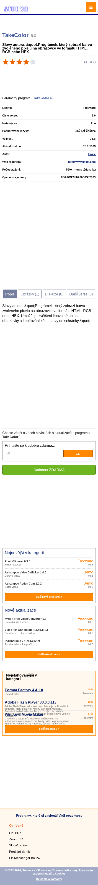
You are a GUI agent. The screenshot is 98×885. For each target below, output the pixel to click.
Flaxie (92, 154)
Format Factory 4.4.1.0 (24, 690)
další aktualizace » (49, 654)
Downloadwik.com (64, 870)
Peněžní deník (19, 851)
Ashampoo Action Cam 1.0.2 (23, 583)
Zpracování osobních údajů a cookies (63, 872)
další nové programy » (49, 596)
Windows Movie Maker (24, 714)
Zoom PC (16, 839)
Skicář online (18, 845)
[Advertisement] (49, 21)
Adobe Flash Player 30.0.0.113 (31, 702)
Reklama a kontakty (49, 879)
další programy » (49, 728)
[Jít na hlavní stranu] (16, 11)
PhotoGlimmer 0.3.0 (17, 561)
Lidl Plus (15, 833)
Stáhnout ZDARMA (49, 470)
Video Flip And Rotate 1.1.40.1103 (26, 630)
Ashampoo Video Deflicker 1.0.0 (25, 572)
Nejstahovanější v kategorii (21, 677)
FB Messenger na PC (24, 858)
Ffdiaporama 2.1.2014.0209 (22, 641)
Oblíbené (16, 825)
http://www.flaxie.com (82, 162)
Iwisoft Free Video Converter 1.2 (25, 618)
